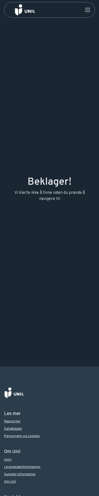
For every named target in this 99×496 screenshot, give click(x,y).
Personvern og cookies (22, 436)
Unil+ (8, 460)
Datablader (13, 429)
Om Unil (10, 482)
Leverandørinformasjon (22, 467)
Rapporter (12, 421)
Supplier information (20, 474)
